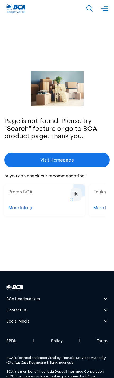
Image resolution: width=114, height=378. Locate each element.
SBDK (11, 340)
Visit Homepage (57, 160)
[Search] (89, 8)
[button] (44, 200)
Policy (57, 340)
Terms (102, 340)
